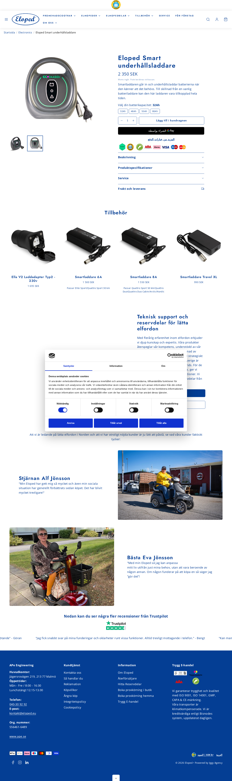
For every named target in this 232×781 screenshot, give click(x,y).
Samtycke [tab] (68, 366)
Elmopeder (89, 15)
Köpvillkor (71, 690)
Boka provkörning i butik (135, 690)
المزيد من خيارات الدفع (161, 139)
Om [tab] (163, 366)
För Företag (184, 15)
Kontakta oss (72, 672)
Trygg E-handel (128, 701)
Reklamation (72, 684)
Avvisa (70, 423)
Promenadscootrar (57, 15)
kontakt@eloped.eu (22, 713)
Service (164, 15)
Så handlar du (73, 678)
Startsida (9, 32)
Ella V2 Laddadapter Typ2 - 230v (33, 279)
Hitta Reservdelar (130, 684)
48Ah (133, 111)
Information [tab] (116, 366)
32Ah (123, 111)
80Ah (155, 111)
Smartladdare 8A (143, 277)
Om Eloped (125, 672)
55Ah (144, 111)
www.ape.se (17, 736)
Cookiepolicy (72, 707)
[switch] (98, 409)
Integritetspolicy (75, 701)
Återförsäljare (127, 678)
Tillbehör (142, 15)
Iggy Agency (216, 762)
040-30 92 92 (18, 704)
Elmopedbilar (116, 15)
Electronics (25, 32)
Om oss (48, 22)
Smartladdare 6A (88, 277)
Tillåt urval (116, 423)
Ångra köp (71, 696)
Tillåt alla (161, 423)
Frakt (132, 79)
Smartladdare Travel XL (198, 277)
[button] (116, 5)
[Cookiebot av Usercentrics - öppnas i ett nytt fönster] (170, 355)
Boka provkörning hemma (136, 696)
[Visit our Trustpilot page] (116, 625)
